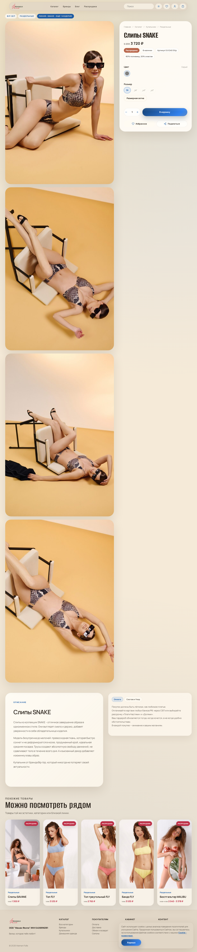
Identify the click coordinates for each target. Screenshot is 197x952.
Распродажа (90, 6)
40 (143, 90)
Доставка (96, 927)
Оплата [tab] (117, 699)
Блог (77, 6)
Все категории (66, 924)
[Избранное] (166, 6)
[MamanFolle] (17, 6)
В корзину (164, 112)
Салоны (95, 933)
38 (135, 90)
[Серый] (127, 73)
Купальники (151, 27)
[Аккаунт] (174, 6)
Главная (127, 27)
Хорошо (131, 942)
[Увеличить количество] (137, 112)
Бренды (67, 6)
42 (152, 90)
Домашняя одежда (68, 933)
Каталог (54, 6)
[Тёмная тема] (158, 6)
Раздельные (165, 27)
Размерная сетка (135, 98)
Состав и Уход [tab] (133, 699)
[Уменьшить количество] (126, 112)
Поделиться (174, 123)
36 (127, 90)
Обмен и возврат (100, 930)
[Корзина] (182, 6)
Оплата (95, 924)
